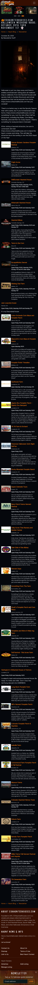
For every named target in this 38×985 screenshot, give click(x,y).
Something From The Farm (21, 586)
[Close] (36, 972)
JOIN (31, 981)
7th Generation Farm (18, 879)
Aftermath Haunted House (21, 203)
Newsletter (23, 32)
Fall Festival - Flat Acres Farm (22, 652)
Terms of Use (25, 951)
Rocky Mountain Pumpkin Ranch (23, 469)
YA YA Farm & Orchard (19, 426)
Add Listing (24, 964)
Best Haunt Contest (27, 954)
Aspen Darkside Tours (19, 487)
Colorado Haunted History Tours (23, 800)
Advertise (4, 964)
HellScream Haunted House (21, 180)
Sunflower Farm (17, 382)
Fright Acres (15, 162)
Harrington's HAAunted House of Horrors (16, 670)
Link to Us (4, 954)
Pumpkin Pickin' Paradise (20, 362)
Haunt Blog (12, 32)
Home (3, 32)
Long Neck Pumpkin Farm (20, 687)
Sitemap (4, 951)
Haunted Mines (16, 220)
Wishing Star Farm (18, 284)
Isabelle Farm (16, 745)
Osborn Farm (16, 819)
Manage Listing (6, 967)
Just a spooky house (8, 303)
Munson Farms (16, 782)
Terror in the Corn (17, 243)
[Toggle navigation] (34, 3)
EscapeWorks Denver (19, 262)
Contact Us (5, 948)
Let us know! (5, 942)
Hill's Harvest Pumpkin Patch (21, 704)
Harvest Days (16, 569)
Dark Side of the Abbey (19, 547)
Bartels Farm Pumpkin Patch (21, 837)
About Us (23, 948)
